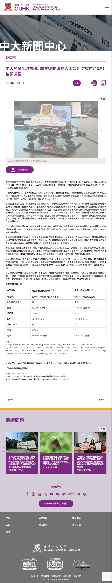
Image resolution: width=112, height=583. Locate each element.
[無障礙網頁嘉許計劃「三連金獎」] (29, 564)
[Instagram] (33, 494)
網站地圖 (77, 576)
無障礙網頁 (56, 576)
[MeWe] (93, 87)
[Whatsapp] (86, 87)
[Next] (101, 130)
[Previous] (10, 130)
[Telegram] (73, 87)
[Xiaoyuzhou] (78, 494)
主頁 (8, 518)
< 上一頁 (10, 399)
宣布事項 (43, 518)
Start (101, 99)
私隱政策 (34, 576)
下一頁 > (102, 399)
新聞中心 (76, 518)
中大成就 (43, 525)
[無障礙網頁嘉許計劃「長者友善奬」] (55, 564)
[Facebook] (53, 87)
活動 (8, 525)
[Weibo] (64, 494)
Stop (104, 99)
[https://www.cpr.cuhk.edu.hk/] (45, 7)
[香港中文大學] (17, 7)
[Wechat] (58, 494)
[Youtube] (51, 494)
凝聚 (8, 532)
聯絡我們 (67, 576)
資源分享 (76, 525)
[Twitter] (66, 87)
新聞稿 (11, 58)
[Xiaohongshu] (71, 494)
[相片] (56, 129)
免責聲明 (45, 576)
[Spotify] (85, 494)
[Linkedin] (59, 87)
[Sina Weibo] (80, 87)
